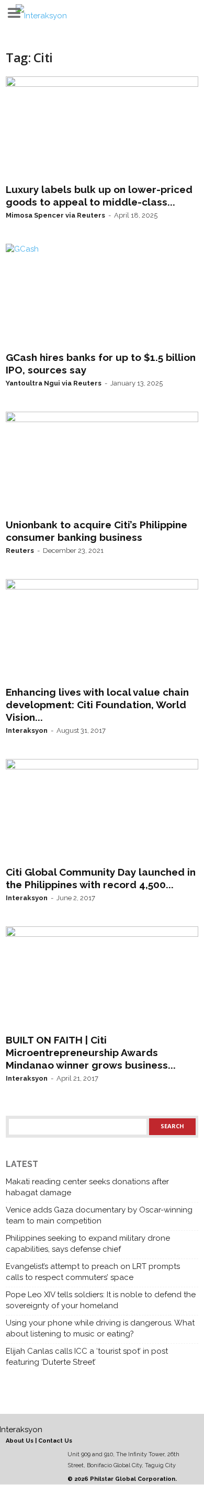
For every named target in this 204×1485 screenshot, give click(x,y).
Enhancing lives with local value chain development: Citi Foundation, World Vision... (97, 704)
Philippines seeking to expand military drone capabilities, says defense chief (88, 1243)
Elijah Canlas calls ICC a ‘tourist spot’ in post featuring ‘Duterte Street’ (87, 1356)
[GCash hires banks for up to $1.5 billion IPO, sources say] (102, 295)
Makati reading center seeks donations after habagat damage (87, 1187)
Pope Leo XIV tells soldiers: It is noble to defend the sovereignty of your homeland (101, 1300)
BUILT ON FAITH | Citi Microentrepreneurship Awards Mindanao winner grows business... (91, 1052)
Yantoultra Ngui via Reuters (53, 383)
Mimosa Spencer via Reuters (55, 215)
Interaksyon (27, 730)
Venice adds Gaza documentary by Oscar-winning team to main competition (99, 1215)
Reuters (20, 550)
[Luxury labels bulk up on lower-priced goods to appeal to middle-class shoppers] (102, 127)
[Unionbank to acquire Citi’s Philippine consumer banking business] (102, 463)
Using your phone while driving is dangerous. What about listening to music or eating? (100, 1328)
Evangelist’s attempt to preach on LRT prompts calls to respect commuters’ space (93, 1272)
